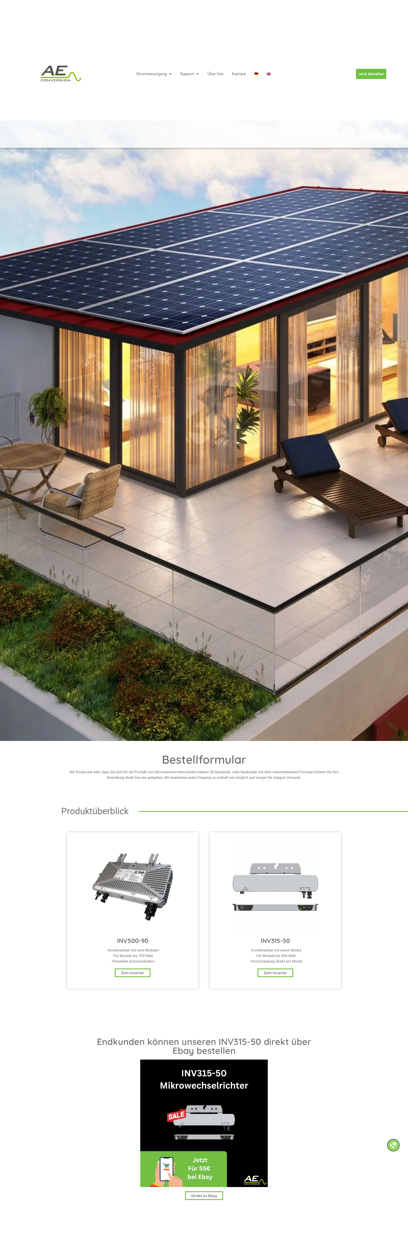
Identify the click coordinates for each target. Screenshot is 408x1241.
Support (187, 80)
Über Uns (215, 80)
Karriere (239, 80)
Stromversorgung (151, 80)
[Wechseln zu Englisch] (268, 81)
